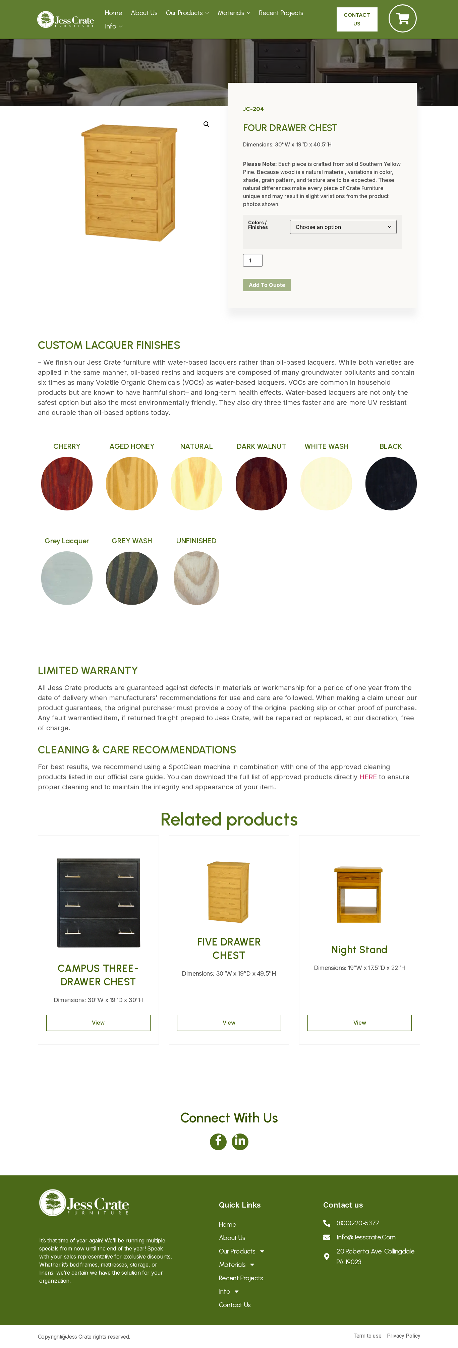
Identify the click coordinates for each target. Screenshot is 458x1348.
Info (110, 26)
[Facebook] (218, 1141)
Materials (231, 13)
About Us (144, 13)
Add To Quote (267, 285)
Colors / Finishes (258, 225)
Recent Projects (281, 13)
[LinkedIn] (240, 1141)
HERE (368, 777)
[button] (207, 124)
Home (113, 13)
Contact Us (235, 1305)
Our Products (184, 13)
